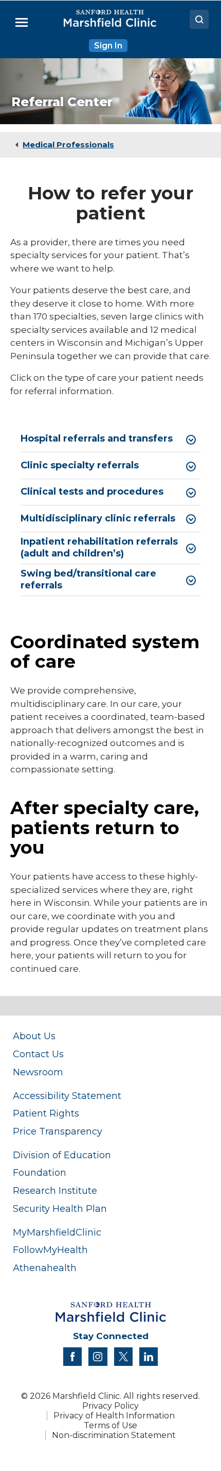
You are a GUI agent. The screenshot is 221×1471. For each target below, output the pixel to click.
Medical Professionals (68, 144)
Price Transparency (57, 1131)
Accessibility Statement (67, 1096)
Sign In (108, 45)
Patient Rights (46, 1113)
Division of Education (62, 1155)
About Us (34, 1036)
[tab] (110, 439)
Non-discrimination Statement (114, 1435)
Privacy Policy (110, 1406)
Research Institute (55, 1190)
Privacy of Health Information (114, 1416)
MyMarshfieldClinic (57, 1232)
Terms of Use (110, 1425)
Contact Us (38, 1054)
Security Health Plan (60, 1208)
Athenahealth (45, 1268)
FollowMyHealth (50, 1250)
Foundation (39, 1172)
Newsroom (38, 1072)
